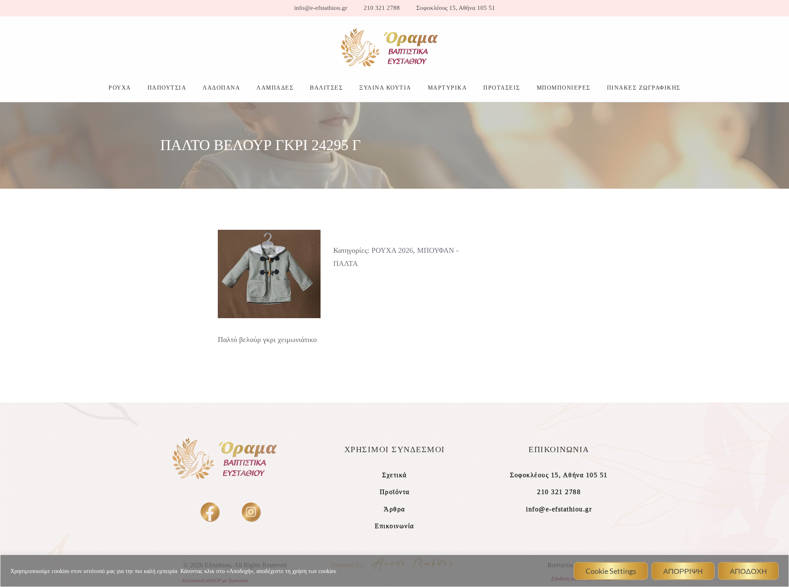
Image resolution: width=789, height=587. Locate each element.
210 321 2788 (382, 8)
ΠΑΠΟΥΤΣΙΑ (167, 87)
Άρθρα (394, 509)
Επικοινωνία (394, 526)
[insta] (251, 511)
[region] (394, 571)
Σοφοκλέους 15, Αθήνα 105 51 (455, 8)
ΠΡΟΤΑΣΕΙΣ (501, 87)
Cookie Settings (611, 570)
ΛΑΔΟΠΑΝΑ (221, 87)
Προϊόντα (395, 492)
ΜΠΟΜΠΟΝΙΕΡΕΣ (564, 87)
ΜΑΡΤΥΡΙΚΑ (447, 87)
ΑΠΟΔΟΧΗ (748, 570)
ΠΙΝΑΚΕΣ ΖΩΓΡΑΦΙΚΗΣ (644, 87)
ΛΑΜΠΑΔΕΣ (274, 87)
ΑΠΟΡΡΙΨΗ (683, 570)
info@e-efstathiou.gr (320, 8)
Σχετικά (394, 475)
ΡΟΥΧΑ (119, 87)
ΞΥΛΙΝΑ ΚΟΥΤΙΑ (385, 87)
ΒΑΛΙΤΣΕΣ (326, 87)
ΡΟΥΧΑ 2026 (392, 250)
